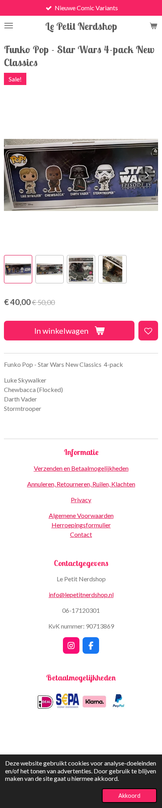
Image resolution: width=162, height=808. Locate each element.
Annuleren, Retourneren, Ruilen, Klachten (81, 484)
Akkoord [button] (129, 795)
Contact (81, 534)
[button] (18, 269)
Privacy (81, 499)
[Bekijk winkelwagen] (153, 25)
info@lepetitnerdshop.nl (81, 594)
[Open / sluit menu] (8, 25)
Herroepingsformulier (81, 525)
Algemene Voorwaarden (81, 515)
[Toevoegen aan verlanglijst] (148, 330)
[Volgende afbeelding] (146, 175)
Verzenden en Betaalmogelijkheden (81, 468)
